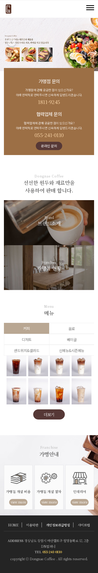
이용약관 (32, 524)
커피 (26, 328)
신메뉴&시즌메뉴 (71, 350)
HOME (13, 524)
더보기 (49, 414)
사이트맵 (84, 524)
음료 (71, 328)
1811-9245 (49, 101)
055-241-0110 (49, 134)
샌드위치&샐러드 (26, 350)
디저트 (27, 339)
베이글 (72, 339)
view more (18, 502)
